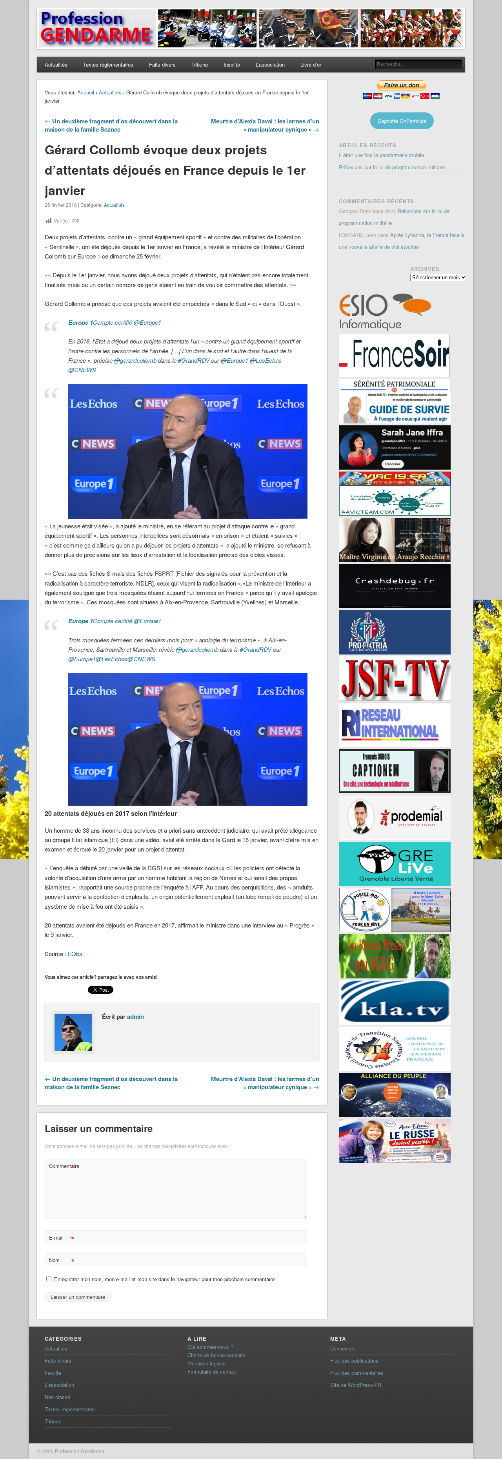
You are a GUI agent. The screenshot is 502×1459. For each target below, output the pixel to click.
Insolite (232, 64)
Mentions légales (206, 1363)
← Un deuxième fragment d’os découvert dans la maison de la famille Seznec (111, 125)
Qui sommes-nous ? (210, 1347)
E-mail (62, 1239)
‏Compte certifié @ (114, 322)
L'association (59, 1384)
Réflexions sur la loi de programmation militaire (392, 167)
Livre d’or (310, 64)
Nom (62, 1261)
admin (135, 1016)
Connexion (342, 1348)
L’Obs (75, 953)
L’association (270, 64)
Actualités (56, 64)
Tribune (199, 64)
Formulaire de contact (212, 1371)
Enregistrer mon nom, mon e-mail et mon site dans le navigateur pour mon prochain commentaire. (165, 1279)
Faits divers (162, 64)
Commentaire (62, 1167)
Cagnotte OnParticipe (402, 121)
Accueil (85, 92)
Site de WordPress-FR (355, 1384)
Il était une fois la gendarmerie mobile (381, 155)
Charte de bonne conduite (216, 1355)
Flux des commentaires (357, 1372)
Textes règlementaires (108, 64)
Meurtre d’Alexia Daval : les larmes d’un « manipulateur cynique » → (265, 125)
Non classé (57, 1397)
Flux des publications (354, 1360)
